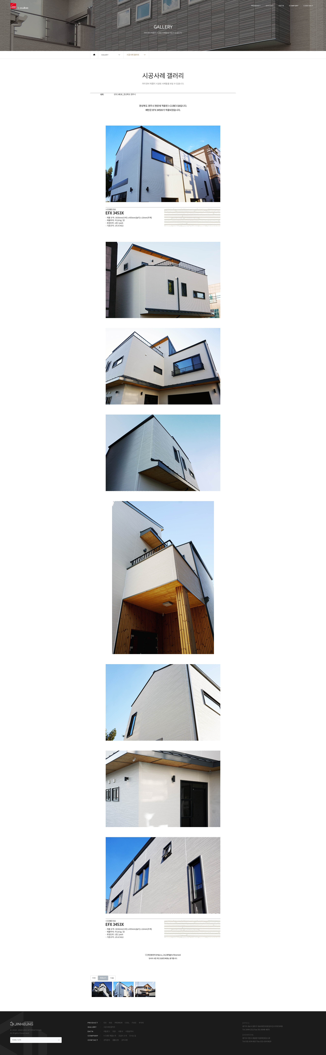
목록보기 (103, 978)
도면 (114, 1031)
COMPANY (293, 6)
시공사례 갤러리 (109, 1027)
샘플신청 (115, 1040)
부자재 (141, 1023)
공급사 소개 (122, 1036)
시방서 (120, 1031)
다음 (112, 978)
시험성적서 (129, 1031)
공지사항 (124, 1040)
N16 (110, 1023)
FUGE (134, 1023)
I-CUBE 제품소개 (110, 1036)
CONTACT (308, 6)
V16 (105, 1023)
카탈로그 (107, 1031)
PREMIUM (118, 1023)
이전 (94, 978)
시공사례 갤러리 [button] (133, 55)
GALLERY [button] (104, 54)
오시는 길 (132, 1036)
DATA (281, 6)
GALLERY (270, 6)
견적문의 (107, 1040)
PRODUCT (256, 6)
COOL (127, 1023)
